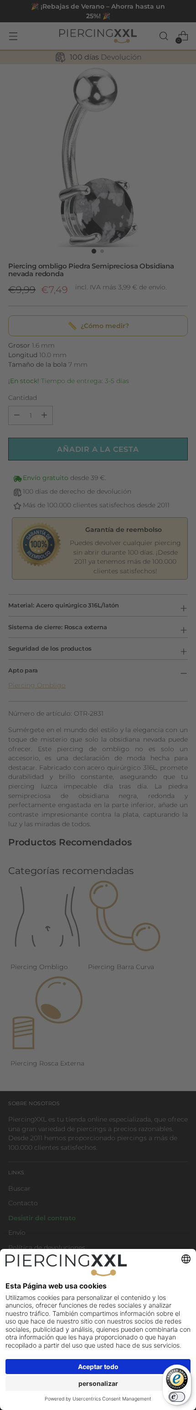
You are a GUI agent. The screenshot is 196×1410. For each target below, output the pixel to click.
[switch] (177, 1397)
